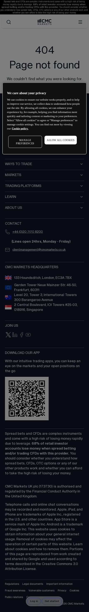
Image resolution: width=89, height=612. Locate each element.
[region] (44, 118)
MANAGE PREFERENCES (25, 142)
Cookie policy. (20, 128)
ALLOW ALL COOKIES (61, 140)
